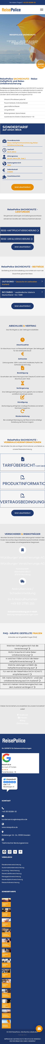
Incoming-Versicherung (11, 871)
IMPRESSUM (8, 1039)
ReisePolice (6, 764)
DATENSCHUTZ (18, 1039)
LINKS (25, 1041)
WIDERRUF (32, 1041)
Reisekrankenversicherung (11, 865)
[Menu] (41, 9)
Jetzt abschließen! (22, 187)
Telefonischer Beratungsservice (15, 843)
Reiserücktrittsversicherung (11, 873)
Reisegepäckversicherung (11, 876)
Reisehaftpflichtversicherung (12, 879)
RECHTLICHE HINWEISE (32, 1039)
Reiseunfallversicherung (10, 882)
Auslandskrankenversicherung (13, 868)
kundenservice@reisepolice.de (14, 819)
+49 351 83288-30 (29, 2)
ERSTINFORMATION (16, 1041)
